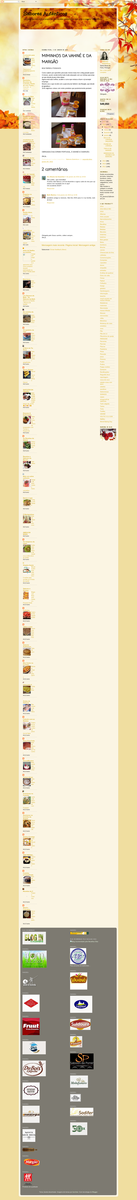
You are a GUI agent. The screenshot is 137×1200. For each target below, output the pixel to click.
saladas (102, 386)
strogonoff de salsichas (104, 400)
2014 (104, 161)
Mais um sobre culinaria (28, 477)
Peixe (102, 351)
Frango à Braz (33, 688)
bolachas (103, 234)
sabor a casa (27, 627)
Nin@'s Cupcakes (26, 908)
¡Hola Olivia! (27, 230)
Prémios (103, 359)
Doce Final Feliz (29, 741)
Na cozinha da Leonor (28, 312)
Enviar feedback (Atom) (58, 249)
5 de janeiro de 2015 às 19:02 (75, 177)
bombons (103, 245)
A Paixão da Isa (28, 158)
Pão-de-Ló (103, 333)
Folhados (103, 283)
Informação (104, 293)
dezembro (107, 127)
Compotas (103, 260)
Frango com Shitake (33, 502)
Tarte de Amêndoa (33, 781)
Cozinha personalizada (28, 874)
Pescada (103, 354)
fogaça (102, 281)
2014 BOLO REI (105, 209)
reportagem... (104, 377)
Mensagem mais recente (53, 245)
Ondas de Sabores (26, 702)
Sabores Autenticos (106, 62)
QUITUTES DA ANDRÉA (28, 390)
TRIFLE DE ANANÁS (107, 149)
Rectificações (104, 372)
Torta (102, 409)
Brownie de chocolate (33, 145)
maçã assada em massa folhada (106, 299)
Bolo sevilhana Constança (33, 766)
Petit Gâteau (33, 463)
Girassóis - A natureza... (27, 88)
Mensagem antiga (87, 245)
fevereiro (107, 132)
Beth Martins (51, 195)
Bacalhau (103, 224)
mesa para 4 (27, 684)
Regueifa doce (105, 374)
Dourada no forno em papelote (33, 825)
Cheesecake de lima (107, 252)
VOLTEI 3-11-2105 (106, 416)
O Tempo (33, 217)
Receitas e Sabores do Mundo (27, 458)
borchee (75, 1192)
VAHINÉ (102, 414)
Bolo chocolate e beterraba (33, 337)
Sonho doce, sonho (27, 213)
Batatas (102, 227)
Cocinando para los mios (29, 56)
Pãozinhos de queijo (107, 336)
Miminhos (103, 321)
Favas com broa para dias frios (33, 633)
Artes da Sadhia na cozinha (29, 251)
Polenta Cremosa (33, 895)
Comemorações (105, 257)
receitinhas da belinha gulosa (28, 140)
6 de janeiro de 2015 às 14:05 (67, 195)
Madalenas (104, 303)
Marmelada (104, 308)
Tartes (102, 406)
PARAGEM (103, 339)
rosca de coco (105, 380)
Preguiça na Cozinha (27, 195)
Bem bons (26, 279)
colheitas (103, 255)
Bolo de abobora (33, 879)
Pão (101, 331)
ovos (101, 328)
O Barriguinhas (28, 514)
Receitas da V (28, 891)
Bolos (102, 242)
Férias (102, 278)
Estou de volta (105, 275)
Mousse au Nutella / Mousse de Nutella (29, 302)
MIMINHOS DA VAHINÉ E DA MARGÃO (109, 154)
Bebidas (103, 229)
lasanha (102, 296)
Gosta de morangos (33, 162)
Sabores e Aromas (26, 589)
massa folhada (105, 310)
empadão (103, 268)
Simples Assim (28, 565)
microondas (104, 316)
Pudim (102, 362)
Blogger (94, 1192)
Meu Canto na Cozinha (28, 664)
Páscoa (102, 346)
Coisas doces (28, 777)
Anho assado (104, 217)
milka (102, 318)
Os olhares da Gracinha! (56, 177)
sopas (102, 397)
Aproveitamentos (106, 219)
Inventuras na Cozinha (28, 794)
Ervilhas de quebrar (106, 273)
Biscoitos (103, 232)
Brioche (102, 247)
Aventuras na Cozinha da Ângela (28, 816)
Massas (102, 313)
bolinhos (103, 237)
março (106, 130)
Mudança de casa (106, 323)
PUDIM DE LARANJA (108, 145)
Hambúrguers (104, 291)
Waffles (102, 419)
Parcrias (103, 344)
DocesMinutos (28, 761)
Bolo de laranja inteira (33, 201)
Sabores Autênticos (45, 13)
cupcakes (103, 263)
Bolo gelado (104, 240)
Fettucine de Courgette (33, 444)
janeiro (106, 135)
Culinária (26, 610)
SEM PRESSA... (28, 855)
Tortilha (102, 411)
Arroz (102, 222)
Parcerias (103, 341)
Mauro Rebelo (28, 370)
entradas (103, 270)
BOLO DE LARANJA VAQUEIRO (108, 139)
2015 (104, 124)
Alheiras (103, 214)
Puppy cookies (105, 367)
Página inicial (72, 245)
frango (102, 286)
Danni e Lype (28, 498)
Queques (103, 369)
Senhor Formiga (29, 837)
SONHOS (103, 394)
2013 (104, 164)
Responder (50, 188)
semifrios (103, 389)
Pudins (102, 364)
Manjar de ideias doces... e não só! (29, 118)
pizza (102, 357)
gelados (102, 288)
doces (102, 265)
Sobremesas (104, 392)
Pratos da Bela (28, 96)
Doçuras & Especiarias (27, 414)
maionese (103, 305)
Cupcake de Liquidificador (33, 615)
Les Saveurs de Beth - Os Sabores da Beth (29, 297)
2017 (104, 121)
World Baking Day (106, 421)
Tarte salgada (104, 404)
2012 (104, 166)
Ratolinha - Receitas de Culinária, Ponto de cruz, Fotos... (29, 83)
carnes (102, 250)
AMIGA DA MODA (26, 533)
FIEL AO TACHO (29, 174)
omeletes (103, 326)
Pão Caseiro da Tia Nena (33, 708)
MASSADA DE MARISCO (33, 319)
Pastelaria (103, 349)
